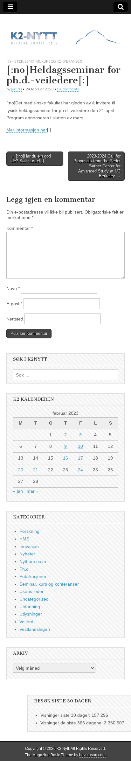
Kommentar (19, 228)
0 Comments (68, 89)
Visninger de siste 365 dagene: (72, 722)
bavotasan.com (92, 755)
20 (20, 469)
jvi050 (16, 89)
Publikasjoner (32, 576)
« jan (18, 491)
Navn (13, 288)
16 (65, 458)
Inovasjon (29, 546)
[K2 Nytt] (65, 31)
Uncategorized (34, 599)
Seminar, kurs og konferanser (53, 61)
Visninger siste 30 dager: (66, 715)
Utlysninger (30, 614)
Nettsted (14, 318)
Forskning (29, 531)
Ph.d (24, 569)
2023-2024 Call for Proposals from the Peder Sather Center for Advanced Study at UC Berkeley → (97, 166)
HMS (24, 538)
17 (80, 458)
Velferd (26, 621)
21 (35, 469)
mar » (32, 491)
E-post (14, 303)
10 (80, 446)
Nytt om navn (32, 561)
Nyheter (14, 61)
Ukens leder (31, 591)
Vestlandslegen (34, 629)
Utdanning (29, 606)
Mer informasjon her (26, 129)
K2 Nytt (63, 748)
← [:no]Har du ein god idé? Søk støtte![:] (30, 159)
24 (80, 469)
